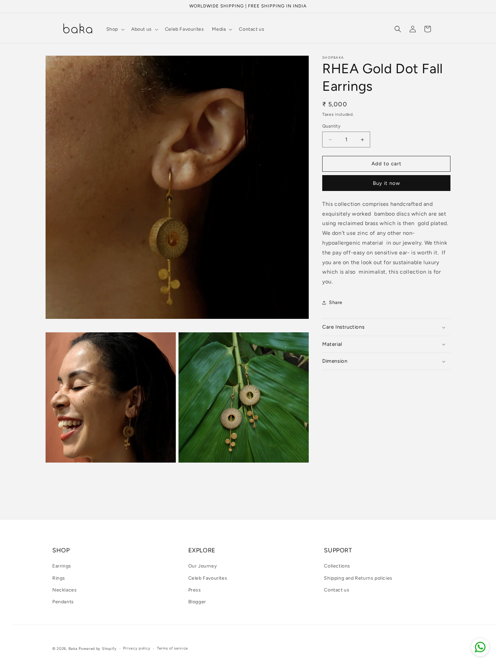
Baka (73, 648)
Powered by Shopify (98, 648)
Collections (337, 566)
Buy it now (386, 183)
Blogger (197, 602)
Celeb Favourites (207, 578)
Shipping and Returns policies (358, 578)
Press (194, 590)
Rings (58, 578)
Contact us (336, 590)
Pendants (63, 602)
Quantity (331, 126)
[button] (114, 29)
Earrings (61, 566)
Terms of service (172, 648)
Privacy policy (136, 648)
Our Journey (202, 566)
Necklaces (64, 590)
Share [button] (335, 303)
